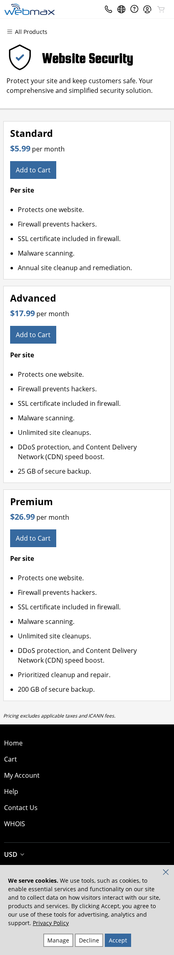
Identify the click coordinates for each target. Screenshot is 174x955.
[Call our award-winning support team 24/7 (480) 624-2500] (134, 9)
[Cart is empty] (161, 9)
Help (11, 791)
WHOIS (14, 823)
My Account (22, 775)
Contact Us (21, 807)
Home (13, 743)
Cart (10, 759)
